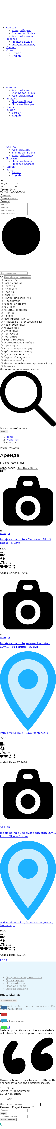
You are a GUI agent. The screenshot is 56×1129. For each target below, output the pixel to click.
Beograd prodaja (16, 986)
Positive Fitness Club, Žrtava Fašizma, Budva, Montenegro (26, 924)
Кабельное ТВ (15, 303)
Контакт (11, 47)
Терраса (11, 345)
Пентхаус (11, 333)
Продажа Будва (22, 41)
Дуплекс (10, 289)
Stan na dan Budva (23, 33)
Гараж (9, 295)
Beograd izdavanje (17, 988)
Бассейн (10, 280)
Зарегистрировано (18, 348)
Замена (9, 366)
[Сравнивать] (14, 567)
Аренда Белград (22, 36)
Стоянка (11, 330)
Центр (9, 286)
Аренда (11, 27)
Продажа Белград (23, 44)
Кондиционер (15, 309)
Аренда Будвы (21, 30)
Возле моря (13, 283)
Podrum (10, 336)
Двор (9, 292)
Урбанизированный (18, 351)
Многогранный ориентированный (28, 363)
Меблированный (17, 318)
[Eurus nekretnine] (22, 22)
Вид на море (14, 339)
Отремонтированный (19, 342)
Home (9, 436)
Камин (9, 306)
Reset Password (8, 1120)
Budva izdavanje (16, 983)
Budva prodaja (15, 980)
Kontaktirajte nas (8, 1001)
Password (5, 1107)
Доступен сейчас (17, 354)
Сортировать (8, 468)
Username (6, 1104)
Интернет (12, 301)
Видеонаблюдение (17, 357)
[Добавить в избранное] (6, 567)
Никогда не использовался (23, 321)
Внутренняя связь (18, 298)
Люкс (9, 315)
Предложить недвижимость (24, 977)
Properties (12, 439)
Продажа (11, 39)
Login (3, 1113)
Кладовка (12, 327)
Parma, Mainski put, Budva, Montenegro (24, 733)
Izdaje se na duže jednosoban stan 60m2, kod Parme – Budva (25, 645)
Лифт (9, 312)
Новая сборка (14, 324)
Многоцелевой (15, 360)
